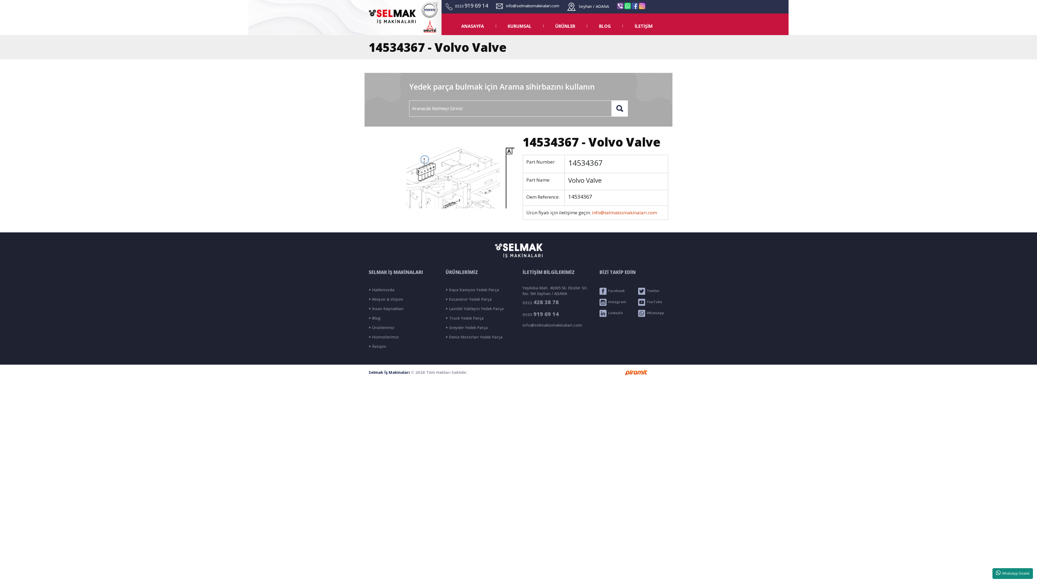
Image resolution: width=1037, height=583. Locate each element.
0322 (541, 302)
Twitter (652, 291)
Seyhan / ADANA (592, 6)
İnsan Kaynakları (386, 308)
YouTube (653, 302)
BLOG (605, 26)
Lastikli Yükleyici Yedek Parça (475, 308)
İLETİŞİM (644, 26)
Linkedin (615, 313)
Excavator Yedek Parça (469, 299)
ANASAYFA (472, 26)
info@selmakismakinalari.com (531, 5)
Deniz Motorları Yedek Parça (474, 337)
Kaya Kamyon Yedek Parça (472, 289)
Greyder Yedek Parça (467, 327)
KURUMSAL (519, 26)
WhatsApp (654, 313)
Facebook (616, 291)
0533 (541, 314)
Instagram (616, 302)
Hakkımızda (382, 289)
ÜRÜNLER (565, 26)
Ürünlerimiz (381, 327)
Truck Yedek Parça (465, 318)
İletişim (377, 346)
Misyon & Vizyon (386, 299)
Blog (375, 318)
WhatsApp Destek (1015, 573)
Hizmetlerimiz (384, 337)
